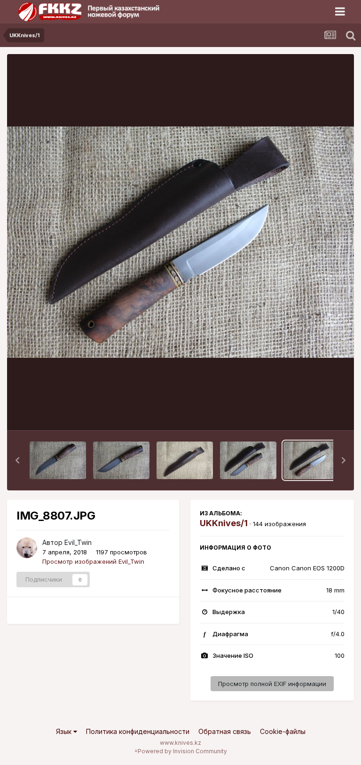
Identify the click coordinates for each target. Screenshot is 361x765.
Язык (64, 731)
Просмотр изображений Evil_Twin (93, 561)
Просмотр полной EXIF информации (272, 683)
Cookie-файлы (283, 731)
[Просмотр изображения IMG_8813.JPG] (58, 460)
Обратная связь (224, 731)
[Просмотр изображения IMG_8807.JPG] (311, 460)
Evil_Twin (78, 542)
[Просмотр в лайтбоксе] (180, 242)
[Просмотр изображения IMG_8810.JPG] (248, 460)
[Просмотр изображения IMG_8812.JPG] (121, 460)
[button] (17, 460)
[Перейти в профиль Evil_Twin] (26, 547)
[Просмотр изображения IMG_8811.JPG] (185, 460)
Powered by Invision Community (182, 751)
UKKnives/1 (224, 523)
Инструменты (313, 413)
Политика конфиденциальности (137, 731)
